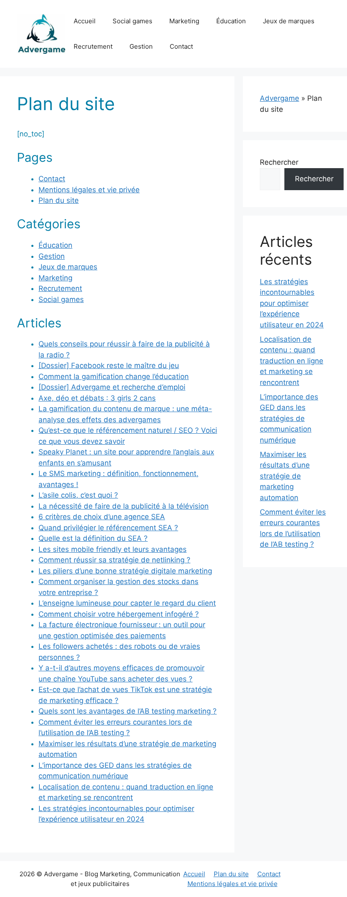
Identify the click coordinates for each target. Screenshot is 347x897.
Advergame (279, 98)
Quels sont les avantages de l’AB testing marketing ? (128, 711)
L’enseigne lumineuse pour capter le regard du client (127, 603)
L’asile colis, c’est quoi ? (78, 495)
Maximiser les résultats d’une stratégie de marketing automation (285, 476)
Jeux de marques (288, 21)
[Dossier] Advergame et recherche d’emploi (112, 387)
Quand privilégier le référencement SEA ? (108, 527)
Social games (132, 21)
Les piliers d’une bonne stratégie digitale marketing (125, 571)
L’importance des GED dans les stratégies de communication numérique (289, 418)
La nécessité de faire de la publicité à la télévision (124, 506)
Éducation (231, 21)
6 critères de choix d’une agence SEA (102, 516)
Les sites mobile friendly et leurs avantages (113, 549)
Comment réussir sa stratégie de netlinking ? (114, 560)
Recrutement (93, 46)
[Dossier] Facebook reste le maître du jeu (109, 365)
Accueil (85, 21)
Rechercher (279, 162)
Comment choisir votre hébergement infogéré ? (119, 614)
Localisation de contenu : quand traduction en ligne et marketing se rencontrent (291, 361)
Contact (181, 46)
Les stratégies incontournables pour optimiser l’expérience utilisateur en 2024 (292, 303)
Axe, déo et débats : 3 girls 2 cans (97, 398)
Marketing (184, 21)
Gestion (141, 46)
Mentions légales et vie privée (89, 189)
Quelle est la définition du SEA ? (93, 538)
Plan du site (59, 200)
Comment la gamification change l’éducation (114, 376)
